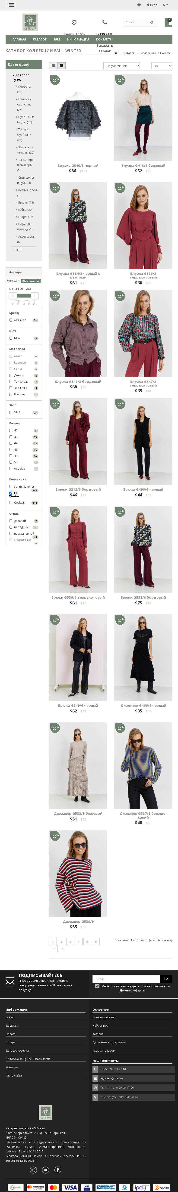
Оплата (11, 1034)
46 (25, 450)
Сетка (25, 369)
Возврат (11, 1042)
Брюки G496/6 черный (143, 489)
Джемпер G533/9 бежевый (78, 813)
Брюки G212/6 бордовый (78, 489)
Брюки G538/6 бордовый (143, 597)
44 (25, 443)
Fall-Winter (32, 281)
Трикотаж (25, 382)
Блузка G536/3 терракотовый (143, 275)
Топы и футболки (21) (24, 134)
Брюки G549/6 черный (78, 705)
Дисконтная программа (109, 1042)
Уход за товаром (103, 1051)
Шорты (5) (25, 217)
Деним (25, 375)
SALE (57, 39)
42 (25, 437)
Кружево (25, 363)
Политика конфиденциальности (28, 1059)
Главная (19, 39)
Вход (153, 5)
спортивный (25, 540)
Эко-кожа (25, 388)
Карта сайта (14, 1075)
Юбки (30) (25, 209)
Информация (78, 39)
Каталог (40, 39)
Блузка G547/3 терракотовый (143, 383)
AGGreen (25, 320)
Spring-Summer (25, 487)
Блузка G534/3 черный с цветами (78, 275)
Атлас (25, 356)
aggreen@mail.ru (111, 1078)
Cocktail (25, 503)
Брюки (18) (26, 202)
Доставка (12, 1026)
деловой (25, 521)
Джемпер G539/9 (78, 921)
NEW (25, 338)
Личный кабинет (104, 1017)
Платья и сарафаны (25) (24, 104)
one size (25, 469)
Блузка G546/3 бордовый (78, 381)
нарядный (25, 527)
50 (25, 462)
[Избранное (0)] (139, 5)
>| (63, 949)
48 (25, 456)
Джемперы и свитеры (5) (25, 165)
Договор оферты (17, 1051)
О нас (9, 1017)
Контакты (104, 39)
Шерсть (25, 394)
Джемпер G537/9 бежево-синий (143, 815)
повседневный (25, 534)
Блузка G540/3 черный (78, 165)
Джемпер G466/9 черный (143, 705)
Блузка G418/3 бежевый (143, 165)
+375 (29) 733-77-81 (113, 1069)
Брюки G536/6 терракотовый (78, 597)
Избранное (100, 1026)
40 (25, 430)
